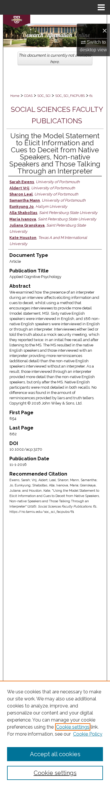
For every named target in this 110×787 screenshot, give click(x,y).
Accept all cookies (55, 754)
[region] (55, 734)
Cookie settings (72, 727)
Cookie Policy (87, 734)
